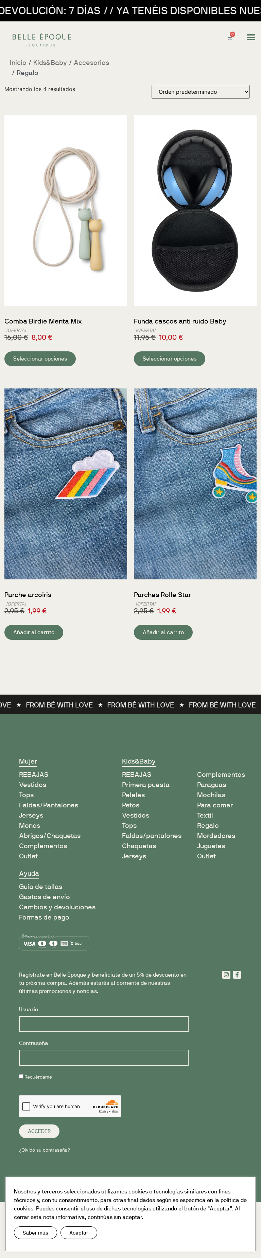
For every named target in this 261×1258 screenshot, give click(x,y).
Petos (130, 805)
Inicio (18, 63)
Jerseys (31, 815)
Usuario (28, 1010)
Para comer (215, 805)
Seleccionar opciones (40, 358)
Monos (29, 825)
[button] (251, 37)
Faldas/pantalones (151, 836)
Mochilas (211, 795)
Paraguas (211, 785)
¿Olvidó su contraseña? (44, 1150)
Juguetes (211, 846)
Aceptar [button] (78, 1233)
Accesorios (91, 63)
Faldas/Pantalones (48, 805)
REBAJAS (136, 775)
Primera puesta (146, 785)
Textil (205, 815)
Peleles (133, 795)
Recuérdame (37, 1077)
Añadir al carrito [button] (33, 632)
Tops (26, 795)
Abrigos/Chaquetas (50, 836)
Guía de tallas (40, 887)
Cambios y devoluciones (57, 907)
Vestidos (32, 785)
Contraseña (33, 1043)
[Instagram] (226, 975)
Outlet (28, 856)
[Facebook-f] (237, 975)
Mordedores (216, 836)
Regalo (208, 825)
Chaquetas (139, 846)
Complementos (43, 846)
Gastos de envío (44, 897)
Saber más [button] (35, 1233)
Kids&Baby (50, 63)
